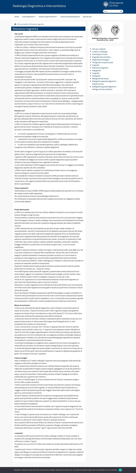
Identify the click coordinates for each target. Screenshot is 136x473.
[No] (134, 470)
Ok (120, 470)
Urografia (95, 73)
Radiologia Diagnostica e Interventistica (39, 5)
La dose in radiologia (99, 51)
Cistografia (96, 75)
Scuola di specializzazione (70, 16)
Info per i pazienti (22, 24)
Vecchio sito (87, 16)
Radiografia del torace (100, 78)
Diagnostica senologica (100, 59)
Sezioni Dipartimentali (47, 16)
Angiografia (96, 70)
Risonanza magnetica (100, 67)
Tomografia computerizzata (102, 62)
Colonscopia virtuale (99, 54)
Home (16, 16)
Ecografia (95, 65)
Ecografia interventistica (101, 57)
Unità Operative (28, 16)
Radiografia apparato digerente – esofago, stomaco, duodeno (104, 88)
